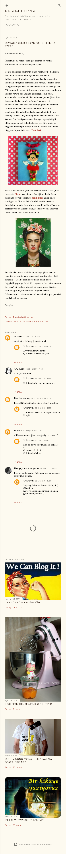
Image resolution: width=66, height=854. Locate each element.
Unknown (28, 346)
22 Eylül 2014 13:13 (34, 431)
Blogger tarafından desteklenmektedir (35, 844)
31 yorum (17, 825)
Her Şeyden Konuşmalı (26, 468)
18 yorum (17, 767)
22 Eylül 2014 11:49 (35, 369)
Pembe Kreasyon (23, 398)
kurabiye (44, 321)
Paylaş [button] (8, 317)
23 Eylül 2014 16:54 (43, 346)
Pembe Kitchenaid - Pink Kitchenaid (28, 704)
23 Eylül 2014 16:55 (43, 408)
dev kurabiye (19, 321)
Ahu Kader (19, 368)
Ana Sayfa (12, 25)
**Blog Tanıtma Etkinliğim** (23, 602)
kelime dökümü (32, 321)
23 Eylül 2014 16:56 (43, 481)
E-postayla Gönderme (23, 317)
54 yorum (17, 709)
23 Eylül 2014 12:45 (48, 468)
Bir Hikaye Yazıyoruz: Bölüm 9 (24, 820)
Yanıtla (18, 362)
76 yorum (17, 607)
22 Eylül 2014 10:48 (31, 336)
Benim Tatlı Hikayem (20, 11)
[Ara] (59, 5)
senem (18, 336)
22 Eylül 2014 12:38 (42, 398)
